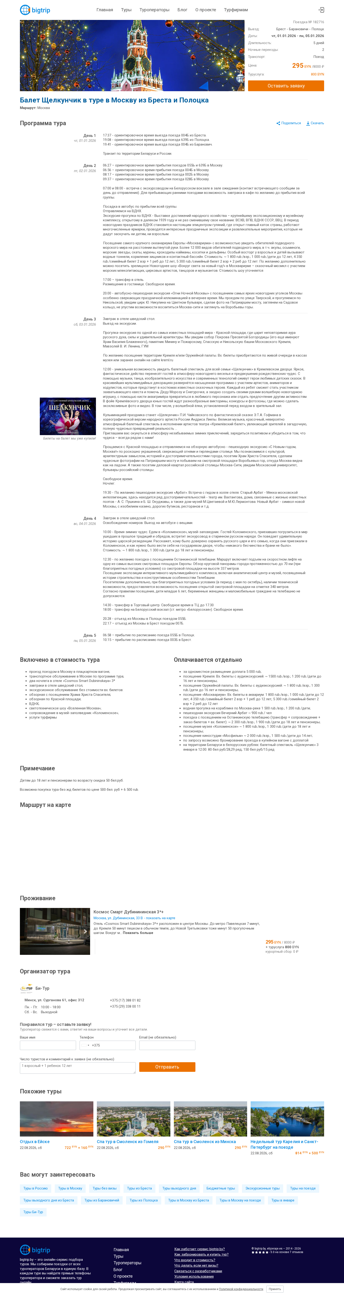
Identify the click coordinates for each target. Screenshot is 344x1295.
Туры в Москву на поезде (240, 1200)
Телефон (87, 1037)
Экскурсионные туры (262, 1188)
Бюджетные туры (221, 1188)
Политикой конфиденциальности (241, 1289)
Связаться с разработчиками (198, 1271)
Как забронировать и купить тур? (201, 1254)
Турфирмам (236, 9)
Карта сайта (184, 1282)
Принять (275, 1289)
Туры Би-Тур (33, 1212)
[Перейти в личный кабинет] (321, 10)
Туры (126, 9)
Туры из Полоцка (144, 1200)
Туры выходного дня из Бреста (48, 1200)
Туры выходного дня (179, 1188)
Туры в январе (282, 1200)
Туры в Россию (35, 1188)
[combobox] (85, 1045)
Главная (104, 9)
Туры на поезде (303, 1188)
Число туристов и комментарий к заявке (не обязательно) (67, 1059)
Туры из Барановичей (101, 1200)
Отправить (167, 1067)
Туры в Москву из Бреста (188, 1200)
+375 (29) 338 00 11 (125, 1006)
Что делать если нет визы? (196, 1265)
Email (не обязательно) (157, 1037)
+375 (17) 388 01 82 (125, 1000)
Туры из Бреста (139, 1188)
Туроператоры (154, 9)
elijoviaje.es (274, 1248)
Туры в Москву (70, 1188)
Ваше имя (27, 1037)
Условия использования (194, 1276)
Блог (182, 9)
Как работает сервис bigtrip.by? (199, 1249)
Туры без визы (105, 1188)
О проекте (205, 9)
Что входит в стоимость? (194, 1260)
